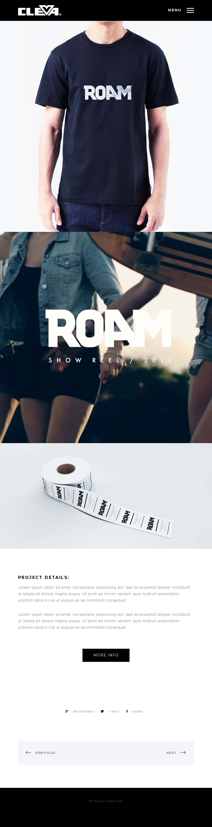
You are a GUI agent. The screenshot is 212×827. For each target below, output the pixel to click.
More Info (106, 655)
